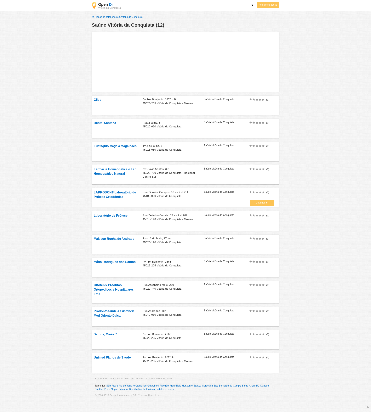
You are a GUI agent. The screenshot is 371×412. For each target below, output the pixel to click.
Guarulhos (153, 385)
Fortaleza (161, 389)
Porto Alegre (111, 389)
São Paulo (112, 385)
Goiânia (150, 389)
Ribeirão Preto (167, 385)
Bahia (98, 378)
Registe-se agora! (268, 4)
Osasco (264, 385)
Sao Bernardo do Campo (227, 385)
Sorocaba (207, 385)
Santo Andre (248, 385)
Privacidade (154, 395)
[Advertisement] (185, 62)
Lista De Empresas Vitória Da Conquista (124, 378)
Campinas (141, 385)
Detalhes (261, 202)
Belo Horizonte (184, 385)
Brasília (133, 389)
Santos (197, 385)
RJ (257, 385)
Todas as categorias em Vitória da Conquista (119, 17)
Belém (170, 389)
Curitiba (99, 389)
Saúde (169, 378)
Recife (142, 389)
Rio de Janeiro (127, 385)
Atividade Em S (156, 378)
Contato (142, 395)
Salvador (123, 389)
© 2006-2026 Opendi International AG (115, 395)
